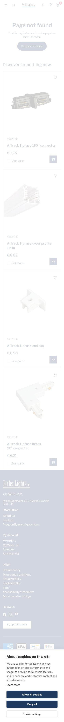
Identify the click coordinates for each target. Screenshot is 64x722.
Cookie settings (32, 714)
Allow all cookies (32, 694)
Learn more (13, 684)
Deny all (32, 704)
